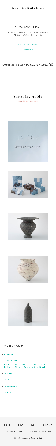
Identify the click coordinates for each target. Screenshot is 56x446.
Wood (16, 364)
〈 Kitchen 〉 (10, 373)
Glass (24, 364)
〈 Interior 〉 (10, 380)
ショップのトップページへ (28, 44)
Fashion (7, 367)
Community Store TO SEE (35, 367)
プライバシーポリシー (14, 431)
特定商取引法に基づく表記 (40, 431)
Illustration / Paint (37, 364)
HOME (7, 425)
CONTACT (47, 425)
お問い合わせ (28, 50)
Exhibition (8, 354)
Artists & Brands (12, 361)
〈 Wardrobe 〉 (11, 386)
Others (17, 367)
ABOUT (20, 425)
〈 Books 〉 (9, 393)
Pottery (7, 364)
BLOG (33, 425)
